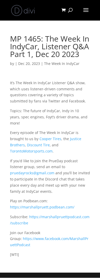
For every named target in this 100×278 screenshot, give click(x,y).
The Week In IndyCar (61, 63)
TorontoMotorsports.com (31, 151)
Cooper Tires (50, 138)
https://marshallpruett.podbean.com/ (42, 207)
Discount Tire (38, 144)
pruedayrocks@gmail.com (32, 172)
